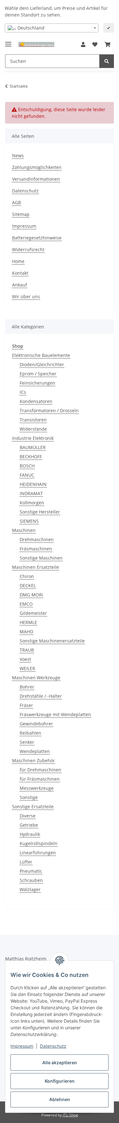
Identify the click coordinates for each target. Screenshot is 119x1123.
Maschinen (24, 530)
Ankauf (19, 285)
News (18, 155)
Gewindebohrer (36, 724)
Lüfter (26, 862)
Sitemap (21, 214)
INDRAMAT (31, 493)
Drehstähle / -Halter (41, 696)
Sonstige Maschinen (41, 558)
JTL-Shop (70, 1115)
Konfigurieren (60, 1081)
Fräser (26, 705)
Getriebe (29, 825)
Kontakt (20, 273)
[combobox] (51, 28)
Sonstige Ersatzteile (33, 807)
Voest (25, 659)
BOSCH (27, 466)
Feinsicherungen (37, 383)
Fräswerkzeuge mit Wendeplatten (55, 714)
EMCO (26, 604)
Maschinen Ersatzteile (35, 567)
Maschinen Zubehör (33, 760)
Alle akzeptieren (59, 1062)
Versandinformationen (36, 179)
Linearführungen (38, 853)
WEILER (27, 668)
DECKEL (28, 585)
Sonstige (29, 797)
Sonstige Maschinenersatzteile (52, 641)
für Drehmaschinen (40, 770)
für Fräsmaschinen (40, 779)
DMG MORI (31, 595)
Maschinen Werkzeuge (36, 678)
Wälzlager (30, 889)
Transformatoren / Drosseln (49, 410)
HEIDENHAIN (33, 484)
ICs (23, 392)
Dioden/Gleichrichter (42, 364)
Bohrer (27, 687)
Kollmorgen (32, 503)
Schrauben (31, 880)
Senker (27, 742)
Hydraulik (30, 834)
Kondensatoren (36, 401)
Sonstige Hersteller (40, 512)
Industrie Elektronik (33, 438)
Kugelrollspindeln (38, 843)
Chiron (27, 576)
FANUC (27, 475)
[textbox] (51, 28)
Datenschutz (53, 1046)
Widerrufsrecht (28, 249)
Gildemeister (33, 613)
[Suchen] (106, 61)
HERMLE (28, 622)
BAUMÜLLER (33, 447)
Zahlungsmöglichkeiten (37, 167)
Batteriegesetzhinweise (37, 238)
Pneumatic (31, 871)
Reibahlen (30, 733)
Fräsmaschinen (36, 549)
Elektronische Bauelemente (41, 355)
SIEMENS (29, 521)
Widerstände (33, 429)
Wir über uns (26, 296)
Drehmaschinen (37, 539)
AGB (16, 202)
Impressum (21, 1046)
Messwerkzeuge (37, 788)
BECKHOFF (31, 457)
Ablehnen (59, 1099)
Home (18, 261)
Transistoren (33, 420)
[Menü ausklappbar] (8, 41)
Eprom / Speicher (38, 374)
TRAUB (27, 650)
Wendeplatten (35, 751)
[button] (83, 44)
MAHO (26, 632)
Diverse (28, 816)
